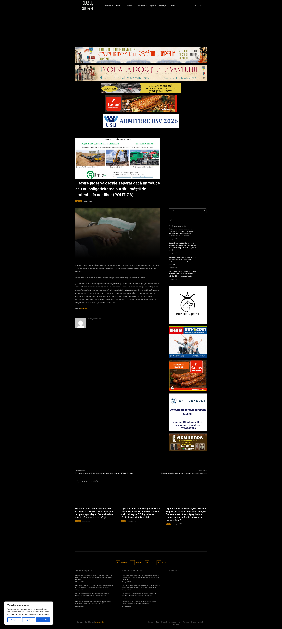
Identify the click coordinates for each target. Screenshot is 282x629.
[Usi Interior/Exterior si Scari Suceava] (188, 442)
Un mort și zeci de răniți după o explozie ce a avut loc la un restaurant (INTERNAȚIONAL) (104, 473)
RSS (152, 562)
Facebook (124, 562)
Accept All (43, 620)
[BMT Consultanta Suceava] (188, 412)
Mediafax (83, 309)
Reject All (28, 620)
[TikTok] (159, 562)
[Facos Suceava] (188, 376)
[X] (205, 5)
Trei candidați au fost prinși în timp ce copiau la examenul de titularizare (184, 473)
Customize (14, 620)
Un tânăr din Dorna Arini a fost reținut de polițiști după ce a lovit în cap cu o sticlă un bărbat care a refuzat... (182, 274)
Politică (78, 201)
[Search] (204, 210)
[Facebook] (195, 5)
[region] (28, 613)
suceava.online (99, 622)
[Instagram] (200, 5)
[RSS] (147, 562)
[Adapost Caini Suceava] (188, 305)
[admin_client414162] (80, 323)
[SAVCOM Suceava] (188, 342)
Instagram (139, 562)
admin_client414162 (94, 319)
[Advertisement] (141, 27)
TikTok (164, 562)
